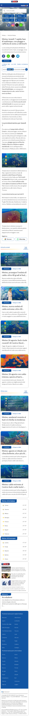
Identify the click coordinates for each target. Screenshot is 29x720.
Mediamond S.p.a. (14, 709)
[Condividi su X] (13, 57)
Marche (16, 627)
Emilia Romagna (6, 627)
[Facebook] (8, 25)
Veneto (16, 624)
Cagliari (16, 684)
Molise (3, 641)
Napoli (3, 674)
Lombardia (17, 620)
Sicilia (3, 647)
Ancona (4, 667)
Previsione (6, 60)
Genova (4, 658)
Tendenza (6, 413)
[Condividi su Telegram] (17, 57)
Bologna (16, 664)
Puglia (16, 641)
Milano (16, 658)
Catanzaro (17, 681)
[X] (17, 25)
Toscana (17, 631)
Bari (16, 678)
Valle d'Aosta (18, 617)
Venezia (16, 661)
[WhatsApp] (21, 25)
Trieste (3, 664)
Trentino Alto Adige (6, 624)
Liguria (3, 620)
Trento (3, 661)
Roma (16, 671)
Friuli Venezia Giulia (7, 631)
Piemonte (4, 617)
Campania (4, 637)
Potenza (4, 681)
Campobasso (5, 678)
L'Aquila (16, 674)
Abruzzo (17, 637)
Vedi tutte (25, 391)
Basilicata (4, 644)
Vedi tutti (25, 248)
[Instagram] (13, 25)
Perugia (4, 671)
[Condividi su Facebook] (3, 57)
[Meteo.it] (24, 5)
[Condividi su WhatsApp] (8, 57)
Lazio (16, 634)
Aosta (16, 654)
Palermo (4, 684)
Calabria (17, 644)
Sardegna (17, 647)
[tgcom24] (14, 2)
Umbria (4, 634)
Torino (3, 654)
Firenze (16, 667)
